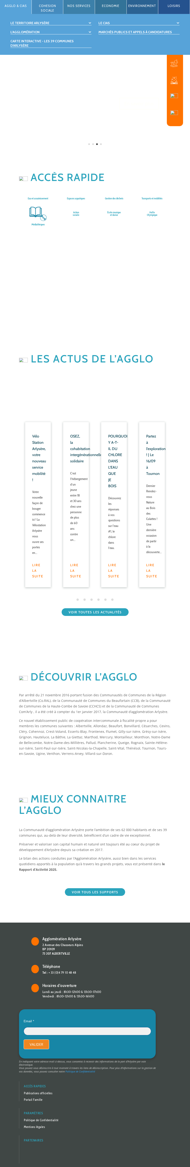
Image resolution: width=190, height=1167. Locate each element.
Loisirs (174, 6)
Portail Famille (33, 1099)
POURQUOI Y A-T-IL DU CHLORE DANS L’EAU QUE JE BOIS (117, 461)
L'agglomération (25, 32)
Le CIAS (104, 23)
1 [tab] (77, 599)
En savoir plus (139, 95)
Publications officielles (38, 1093)
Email (28, 1021)
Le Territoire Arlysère (29, 23)
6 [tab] (112, 599)
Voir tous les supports (95, 892)
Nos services (79, 6)
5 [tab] (105, 599)
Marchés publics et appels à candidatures (135, 32)
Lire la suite (37, 570)
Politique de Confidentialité (80, 1071)
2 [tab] (84, 599)
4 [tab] (98, 599)
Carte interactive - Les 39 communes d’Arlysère (42, 43)
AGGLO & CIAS (16, 6)
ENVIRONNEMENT (142, 6)
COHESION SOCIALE (47, 8)
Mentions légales (34, 1127)
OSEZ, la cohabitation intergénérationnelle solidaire (86, 448)
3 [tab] (91, 599)
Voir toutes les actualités (95, 612)
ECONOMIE (110, 6)
